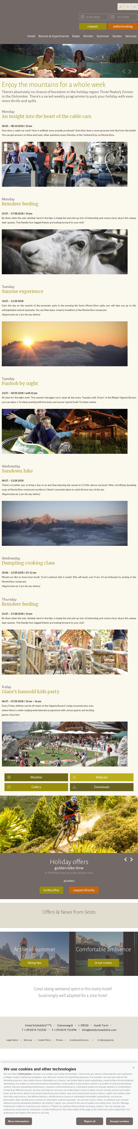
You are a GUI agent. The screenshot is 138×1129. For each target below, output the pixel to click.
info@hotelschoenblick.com (99, 1029)
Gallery (36, 787)
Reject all (89, 1121)
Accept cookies (119, 1121)
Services (131, 36)
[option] (69, 61)
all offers (69, 880)
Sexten (117, 36)
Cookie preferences (79, 1040)
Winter (88, 36)
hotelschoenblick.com (24, 11)
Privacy (59, 1040)
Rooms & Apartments (54, 36)
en (134, 6)
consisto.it (125, 1039)
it (128, 6)
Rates (76, 36)
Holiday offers (69, 862)
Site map (28, 1040)
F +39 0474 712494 (64, 1029)
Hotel (31, 36)
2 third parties (24, 1074)
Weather (36, 777)
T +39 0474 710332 (34, 1029)
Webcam (102, 777)
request (93, 26)
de (120, 6)
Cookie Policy (44, 1040)
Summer (103, 36)
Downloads (101, 787)
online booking (123, 26)
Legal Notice (12, 1040)
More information (18, 1121)
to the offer (51, 890)
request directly (84, 890)
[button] (133, 1068)
